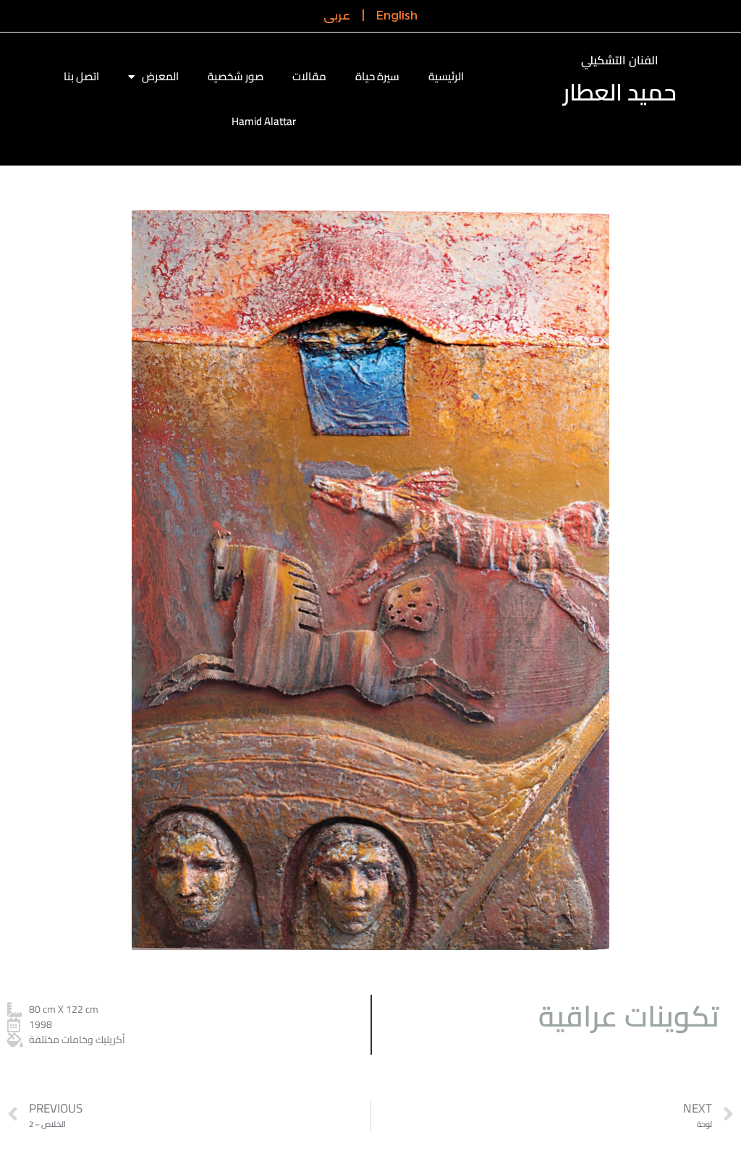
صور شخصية (235, 76)
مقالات (309, 76)
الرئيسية (446, 76)
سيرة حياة (377, 76)
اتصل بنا (81, 76)
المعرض (160, 76)
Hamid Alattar (264, 121)
